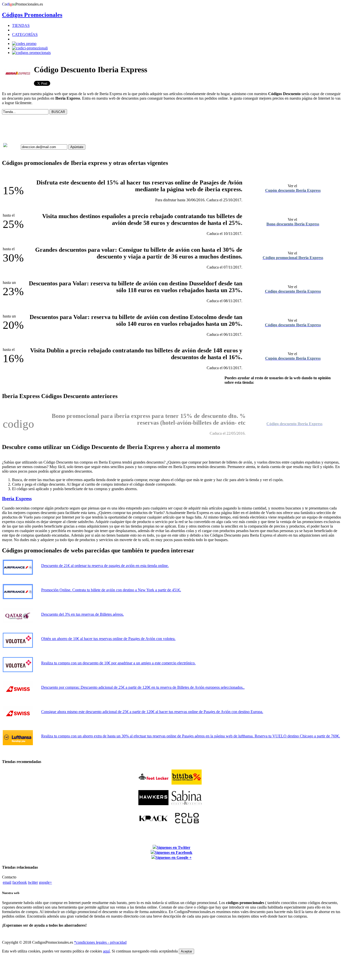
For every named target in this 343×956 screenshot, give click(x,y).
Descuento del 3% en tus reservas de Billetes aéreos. (82, 614)
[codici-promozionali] (30, 48)
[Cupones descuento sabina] (187, 804)
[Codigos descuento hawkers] (153, 804)
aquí (106, 951)
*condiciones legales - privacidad (100, 942)
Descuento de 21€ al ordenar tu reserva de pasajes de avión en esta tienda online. (105, 565)
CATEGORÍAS (25, 34)
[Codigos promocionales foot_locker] (153, 783)
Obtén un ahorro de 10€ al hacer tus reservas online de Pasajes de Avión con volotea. (108, 638)
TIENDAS (21, 25)
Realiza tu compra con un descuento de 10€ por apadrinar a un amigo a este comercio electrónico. (118, 663)
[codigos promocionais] (31, 52)
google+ (45, 882)
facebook (19, 882)
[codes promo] (24, 43)
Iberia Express (17, 498)
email (7, 882)
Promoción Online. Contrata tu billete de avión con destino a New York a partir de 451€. (111, 590)
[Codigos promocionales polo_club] (187, 824)
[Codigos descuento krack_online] (153, 824)
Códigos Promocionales (32, 15)
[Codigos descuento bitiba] (187, 783)
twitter (33, 882)
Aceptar (186, 951)
